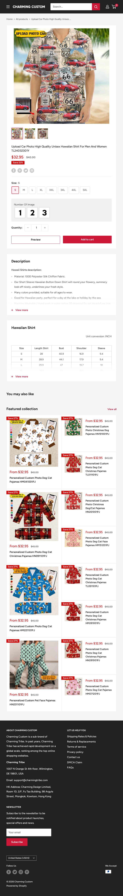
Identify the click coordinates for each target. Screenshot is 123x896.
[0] (114, 7)
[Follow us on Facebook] (8, 872)
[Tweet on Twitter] (26, 170)
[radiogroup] (61, 212)
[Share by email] (32, 170)
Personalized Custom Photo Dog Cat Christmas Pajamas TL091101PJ (97, 581)
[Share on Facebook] (13, 170)
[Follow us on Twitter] (14, 872)
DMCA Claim (74, 762)
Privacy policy (75, 751)
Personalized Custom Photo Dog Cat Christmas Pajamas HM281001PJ (97, 618)
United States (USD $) (18, 858)
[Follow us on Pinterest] (27, 872)
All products (22, 19)
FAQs (70, 767)
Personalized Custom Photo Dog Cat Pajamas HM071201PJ (99, 690)
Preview (36, 239)
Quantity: (16, 227)
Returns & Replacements (81, 741)
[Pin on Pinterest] (19, 170)
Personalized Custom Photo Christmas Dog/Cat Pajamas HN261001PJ (97, 506)
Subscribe (17, 841)
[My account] (107, 6)
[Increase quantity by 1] (44, 227)
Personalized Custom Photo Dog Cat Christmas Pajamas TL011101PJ (97, 469)
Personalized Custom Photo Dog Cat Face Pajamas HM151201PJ (97, 541)
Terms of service (76, 746)
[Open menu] (8, 6)
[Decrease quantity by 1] (28, 227)
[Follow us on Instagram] (21, 872)
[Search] (96, 6)
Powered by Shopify (16, 885)
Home (9, 19)
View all (112, 409)
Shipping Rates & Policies (81, 736)
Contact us (73, 757)
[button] (61, 204)
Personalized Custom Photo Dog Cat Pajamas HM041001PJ (31, 479)
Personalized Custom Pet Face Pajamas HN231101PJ (32, 702)
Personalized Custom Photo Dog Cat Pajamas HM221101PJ (31, 628)
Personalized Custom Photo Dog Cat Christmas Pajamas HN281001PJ (97, 655)
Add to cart (87, 239)
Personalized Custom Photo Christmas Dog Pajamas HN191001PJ (97, 430)
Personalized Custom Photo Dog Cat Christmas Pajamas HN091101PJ (31, 554)
